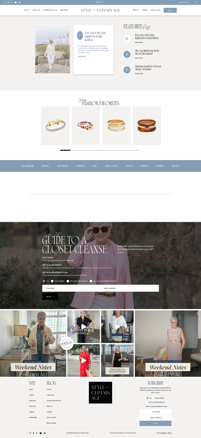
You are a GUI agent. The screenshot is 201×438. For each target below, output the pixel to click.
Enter (49, 296)
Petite (129, 166)
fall (95, 166)
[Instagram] (5, 2)
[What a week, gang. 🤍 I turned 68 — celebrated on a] (33, 343)
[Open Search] (195, 2)
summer (160, 166)
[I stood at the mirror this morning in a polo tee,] (83, 326)
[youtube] (15, 2)
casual (45, 166)
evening (81, 166)
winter (175, 166)
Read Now (82, 56)
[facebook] (8, 2)
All (47, 281)
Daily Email (59, 281)
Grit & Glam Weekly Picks (104, 281)
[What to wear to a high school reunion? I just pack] (117, 360)
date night (62, 166)
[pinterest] (11, 2)
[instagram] (30, 433)
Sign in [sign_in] (98, 2)
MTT (170, 433)
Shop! (170, 10)
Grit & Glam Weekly (79, 281)
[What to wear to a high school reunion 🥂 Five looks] (83, 360)
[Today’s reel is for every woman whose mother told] (117, 326)
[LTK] (19, 2)
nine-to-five (111, 166)
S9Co (164, 433)
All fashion (28, 166)
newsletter (183, 2)
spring (144, 166)
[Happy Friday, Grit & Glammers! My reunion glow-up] (168, 343)
